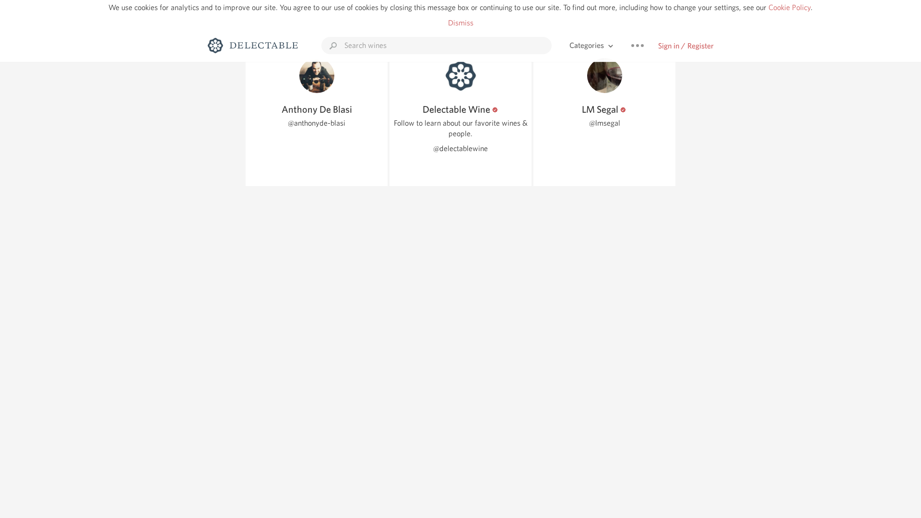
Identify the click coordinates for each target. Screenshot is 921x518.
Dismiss (460, 22)
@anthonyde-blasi (316, 123)
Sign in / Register (686, 45)
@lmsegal (604, 123)
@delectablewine (460, 148)
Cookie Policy (789, 7)
